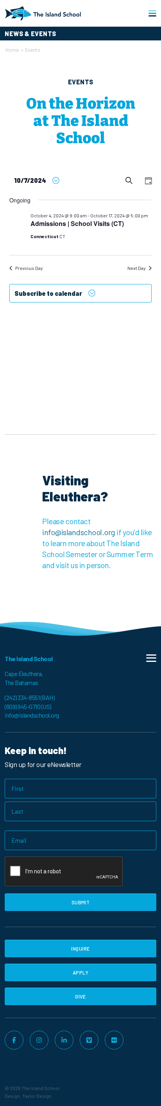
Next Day (136, 268)
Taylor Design (37, 1096)
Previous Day (29, 268)
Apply (80, 972)
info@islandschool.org (78, 532)
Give (80, 996)
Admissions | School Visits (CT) (77, 223)
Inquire (80, 949)
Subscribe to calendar (48, 293)
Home (11, 50)
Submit (81, 902)
